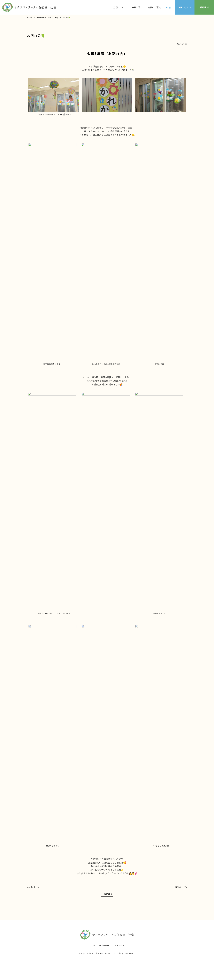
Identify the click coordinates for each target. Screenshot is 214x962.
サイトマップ (118, 945)
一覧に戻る (107, 893)
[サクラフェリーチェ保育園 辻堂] (29, 7)
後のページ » (181, 887)
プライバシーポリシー (99, 945)
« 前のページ (33, 887)
